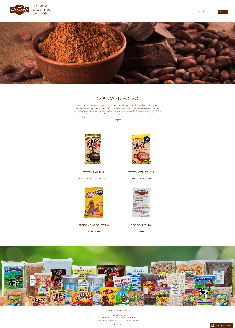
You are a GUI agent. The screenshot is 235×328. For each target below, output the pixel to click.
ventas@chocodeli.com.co (118, 315)
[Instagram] (117, 324)
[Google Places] (115, 324)
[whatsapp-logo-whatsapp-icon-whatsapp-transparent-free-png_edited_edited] (120, 324)
